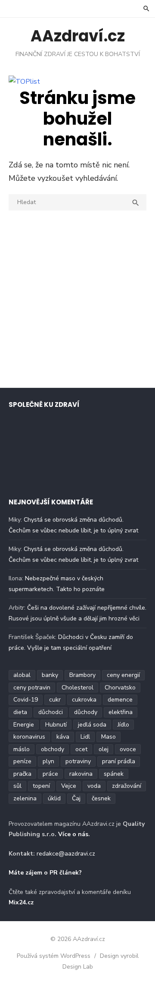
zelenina (25, 798)
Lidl (85, 737)
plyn (48, 761)
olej (103, 749)
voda (94, 786)
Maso (108, 737)
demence (120, 699)
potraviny (78, 761)
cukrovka (84, 699)
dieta (20, 712)
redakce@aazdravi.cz (66, 854)
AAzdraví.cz (78, 36)
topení (41, 786)
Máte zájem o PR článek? (45, 873)
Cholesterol (77, 687)
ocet (81, 749)
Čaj (76, 798)
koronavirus (29, 737)
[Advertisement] (77, 301)
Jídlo (123, 725)
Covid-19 (25, 699)
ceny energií (123, 675)
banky (50, 675)
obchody (52, 749)
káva (62, 737)
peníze (22, 761)
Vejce (68, 786)
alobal (22, 675)
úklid (54, 798)
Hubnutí (56, 725)
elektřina (120, 712)
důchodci (50, 712)
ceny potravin (31, 687)
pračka (22, 774)
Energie (23, 725)
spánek (114, 774)
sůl (17, 786)
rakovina (81, 774)
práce (50, 774)
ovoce (128, 749)
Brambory (82, 675)
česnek (101, 798)
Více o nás (73, 834)
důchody (85, 712)
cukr (55, 699)
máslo (21, 749)
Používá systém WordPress (53, 956)
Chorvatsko (120, 687)
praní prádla (118, 761)
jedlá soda (92, 725)
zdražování (126, 786)
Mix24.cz (21, 902)
